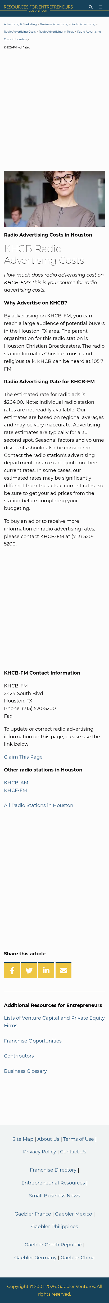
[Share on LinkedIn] (46, 970)
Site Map (22, 1139)
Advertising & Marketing (20, 24)
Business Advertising (54, 24)
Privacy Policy (39, 1152)
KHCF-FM (15, 790)
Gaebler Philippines (54, 1227)
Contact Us (73, 1152)
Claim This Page (23, 757)
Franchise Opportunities (33, 1041)
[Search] (90, 7)
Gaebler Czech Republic (53, 1245)
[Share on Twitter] (29, 970)
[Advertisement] (54, 111)
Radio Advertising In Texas (56, 31)
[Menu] (100, 7)
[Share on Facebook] (12, 970)
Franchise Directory (53, 1170)
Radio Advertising (83, 24)
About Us (48, 1139)
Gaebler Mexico (73, 1214)
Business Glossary (25, 1071)
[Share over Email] (63, 970)
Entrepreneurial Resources (53, 1183)
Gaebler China (78, 1258)
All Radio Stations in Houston (38, 805)
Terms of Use (78, 1139)
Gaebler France (33, 1214)
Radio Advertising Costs (20, 31)
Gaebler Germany (35, 1258)
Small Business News (54, 1196)
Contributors (19, 1056)
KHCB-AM (16, 783)
